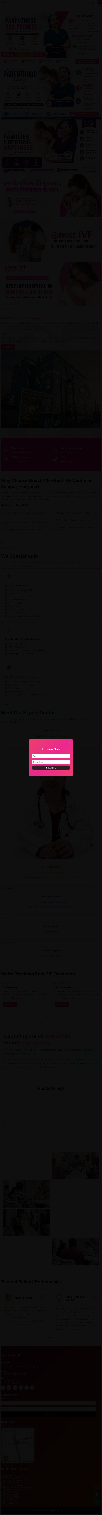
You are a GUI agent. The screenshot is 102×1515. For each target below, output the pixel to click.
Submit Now (51, 768)
